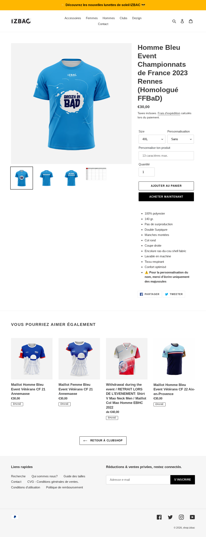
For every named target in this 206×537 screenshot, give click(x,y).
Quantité (144, 164)
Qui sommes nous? (45, 476)
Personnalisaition (178, 131)
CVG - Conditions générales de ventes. (53, 481)
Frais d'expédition (169, 113)
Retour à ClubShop (106, 440)
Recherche (18, 476)
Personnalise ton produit (154, 147)
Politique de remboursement (64, 487)
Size (141, 131)
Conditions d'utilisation (25, 487)
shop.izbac (189, 527)
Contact (16, 481)
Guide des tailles (74, 476)
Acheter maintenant (166, 196)
